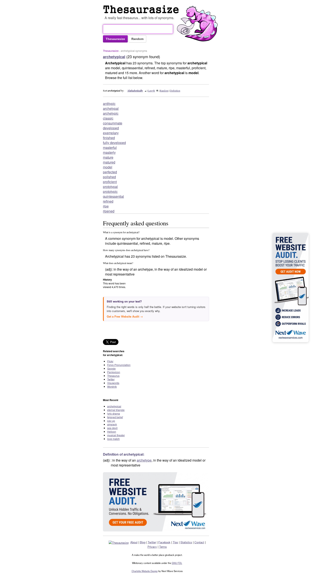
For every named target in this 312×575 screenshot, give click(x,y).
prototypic (110, 191)
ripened (108, 211)
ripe (106, 206)
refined (108, 201)
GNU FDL (177, 563)
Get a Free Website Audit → (125, 316)
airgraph (112, 424)
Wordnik (112, 386)
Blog (142, 542)
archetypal (111, 108)
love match (113, 439)
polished (109, 176)
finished (109, 137)
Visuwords (113, 383)
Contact (199, 542)
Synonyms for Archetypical (142, 9)
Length (151, 90)
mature (108, 157)
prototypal (110, 186)
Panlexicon (113, 372)
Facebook (164, 542)
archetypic (110, 113)
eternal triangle (116, 410)
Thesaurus (113, 375)
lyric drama (113, 413)
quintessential (113, 196)
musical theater (116, 435)
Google (111, 368)
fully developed (114, 142)
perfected (110, 172)
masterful (110, 147)
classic (108, 118)
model (107, 167)
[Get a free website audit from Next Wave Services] (156, 501)
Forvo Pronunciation (119, 365)
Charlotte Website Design (145, 571)
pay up (111, 420)
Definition (175, 90)
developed (111, 128)
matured (109, 162)
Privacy (152, 547)
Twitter (111, 379)
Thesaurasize (111, 50)
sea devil (112, 428)
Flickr (110, 361)
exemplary (111, 132)
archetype (144, 460)
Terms (163, 547)
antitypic (109, 103)
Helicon (111, 431)
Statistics (186, 542)
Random (164, 90)
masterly (109, 152)
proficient (110, 181)
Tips (175, 542)
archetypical (114, 406)
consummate (112, 123)
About (134, 542)
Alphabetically (135, 90)
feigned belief (115, 417)
